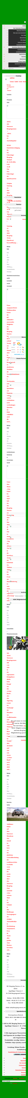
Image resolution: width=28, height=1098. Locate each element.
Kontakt (24, 1067)
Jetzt (25, 725)
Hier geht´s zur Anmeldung (14, 200)
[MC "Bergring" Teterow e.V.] (17, 1054)
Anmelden (23, 740)
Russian (25, 81)
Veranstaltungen (10, 796)
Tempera (15, 1078)
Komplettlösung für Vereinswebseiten (17, 1052)
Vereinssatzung (22, 1065)
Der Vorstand (23, 1063)
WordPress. (21, 1078)
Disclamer (23, 1072)
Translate (15, 1083)
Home (24, 1058)
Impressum (23, 1060)
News (11, 793)
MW (8, 779)
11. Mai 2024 (8, 784)
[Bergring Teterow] (23, 1054)
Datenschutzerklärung (20, 1070)
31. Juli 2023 (8, 965)
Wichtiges (9, 798)
